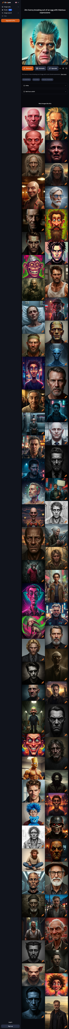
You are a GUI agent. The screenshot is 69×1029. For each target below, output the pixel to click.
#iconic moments (47, 79)
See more (63, 74)
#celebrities (26, 79)
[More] (60, 68)
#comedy (36, 79)
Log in (10, 1022)
